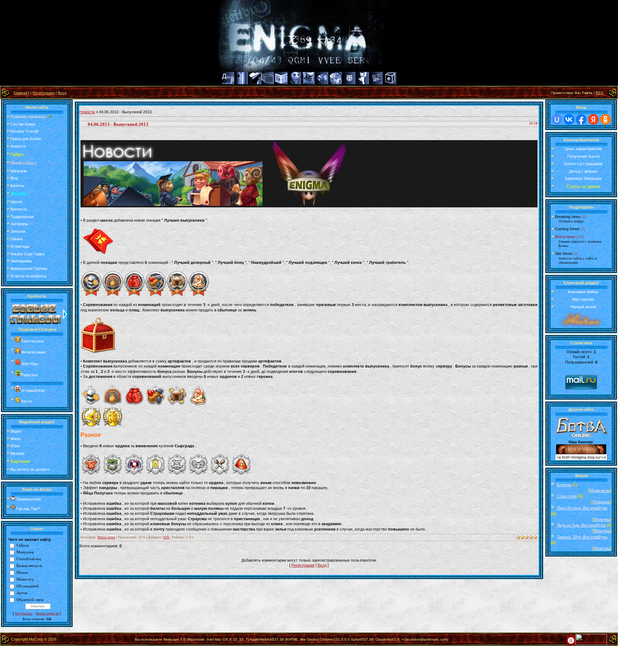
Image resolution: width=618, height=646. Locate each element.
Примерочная (28, 499)
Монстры (601, 519)
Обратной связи (30, 600)
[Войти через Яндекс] (593, 119)
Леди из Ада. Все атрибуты (581, 525)
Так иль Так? (27, 509)
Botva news (106, 537)
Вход (62, 93)
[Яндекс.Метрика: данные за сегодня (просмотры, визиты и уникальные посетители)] (591, 639)
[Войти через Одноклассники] (605, 119)
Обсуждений (27, 586)
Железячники (33, 352)
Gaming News (567, 229)
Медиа (22, 573)
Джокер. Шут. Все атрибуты (582, 536)
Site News (564, 253)
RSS (599, 93)
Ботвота (564, 484)
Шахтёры (29, 363)
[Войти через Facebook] (581, 119)
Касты (26, 401)
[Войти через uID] (556, 119)
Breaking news (568, 216)
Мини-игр (25, 579)
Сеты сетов (567, 496)
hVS (166, 537)
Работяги (29, 375)
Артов (21, 593)
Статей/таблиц (28, 559)
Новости (87, 112)
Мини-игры (599, 490)
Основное (601, 501)
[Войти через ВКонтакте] (569, 119)
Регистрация (44, 93)
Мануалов (25, 552)
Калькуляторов (29, 566)
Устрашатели (33, 390)
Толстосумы (32, 341)
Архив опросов (47, 613)
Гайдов (22, 545)
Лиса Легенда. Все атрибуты (582, 508)
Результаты (23, 613)
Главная (20, 93)
